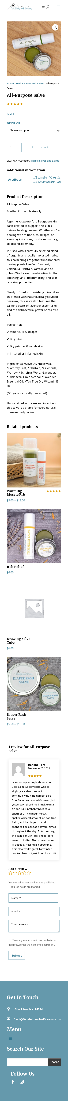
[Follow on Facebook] (13, 1081)
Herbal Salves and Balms (30, 83)
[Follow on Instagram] (22, 1081)
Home (10, 83)
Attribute (13, 123)
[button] (55, 27)
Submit (17, 955)
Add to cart (40, 147)
